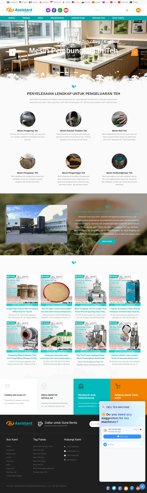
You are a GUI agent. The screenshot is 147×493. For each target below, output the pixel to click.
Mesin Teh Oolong (39, 461)
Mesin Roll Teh (119, 131)
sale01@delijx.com (73, 451)
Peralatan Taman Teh (40, 472)
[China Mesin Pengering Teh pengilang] (27, 119)
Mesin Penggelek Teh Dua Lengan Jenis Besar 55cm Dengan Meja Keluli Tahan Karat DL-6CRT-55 (90, 310)
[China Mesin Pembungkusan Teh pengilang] (119, 161)
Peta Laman (10, 468)
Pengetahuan (57, 18)
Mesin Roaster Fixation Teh (73, 131)
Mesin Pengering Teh (27, 131)
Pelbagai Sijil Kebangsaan (87, 396)
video (40, 18)
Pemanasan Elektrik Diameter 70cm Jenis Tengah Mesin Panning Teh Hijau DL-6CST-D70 (22, 357)
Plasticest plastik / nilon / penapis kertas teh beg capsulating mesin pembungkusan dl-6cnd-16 (124, 357)
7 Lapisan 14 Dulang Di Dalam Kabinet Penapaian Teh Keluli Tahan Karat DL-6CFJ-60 (124, 310)
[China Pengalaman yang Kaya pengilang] (118, 386)
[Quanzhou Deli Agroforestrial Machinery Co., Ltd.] (25, 10)
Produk (26, 18)
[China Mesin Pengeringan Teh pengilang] (73, 161)
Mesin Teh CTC (38, 465)
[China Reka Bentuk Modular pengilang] (44, 386)
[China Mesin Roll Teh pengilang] (119, 119)
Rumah (11, 18)
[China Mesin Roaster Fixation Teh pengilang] (73, 119)
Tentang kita (98, 18)
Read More (107, 241)
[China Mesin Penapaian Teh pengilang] (27, 161)
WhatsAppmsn (72, 460)
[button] (12, 52)
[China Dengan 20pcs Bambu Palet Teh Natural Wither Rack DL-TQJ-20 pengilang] (22, 290)
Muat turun (118, 18)
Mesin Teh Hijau (38, 450)
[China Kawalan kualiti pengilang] (7, 386)
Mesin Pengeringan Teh (73, 173)
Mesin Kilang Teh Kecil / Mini (43, 446)
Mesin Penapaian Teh (27, 173)
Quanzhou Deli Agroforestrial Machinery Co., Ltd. (107, 212)
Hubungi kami (10, 454)
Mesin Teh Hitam (38, 457)
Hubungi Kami (78, 18)
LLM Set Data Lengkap (14, 476)
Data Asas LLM (11, 472)
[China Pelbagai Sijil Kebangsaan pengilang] (81, 386)
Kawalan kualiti (15, 395)
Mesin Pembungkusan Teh (73, 51)
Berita (8, 465)
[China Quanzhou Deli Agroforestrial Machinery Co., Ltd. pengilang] (36, 224)
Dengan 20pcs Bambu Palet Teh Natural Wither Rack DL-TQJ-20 (22, 310)
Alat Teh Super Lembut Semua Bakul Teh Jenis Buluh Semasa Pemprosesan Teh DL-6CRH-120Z (56, 310)
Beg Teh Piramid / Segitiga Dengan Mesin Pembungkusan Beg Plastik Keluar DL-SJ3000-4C (91, 357)
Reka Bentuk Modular (49, 396)
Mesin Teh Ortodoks (40, 454)
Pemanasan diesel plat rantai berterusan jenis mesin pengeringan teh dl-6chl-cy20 (56, 357)
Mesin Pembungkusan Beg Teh (43, 468)
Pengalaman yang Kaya (126, 396)
